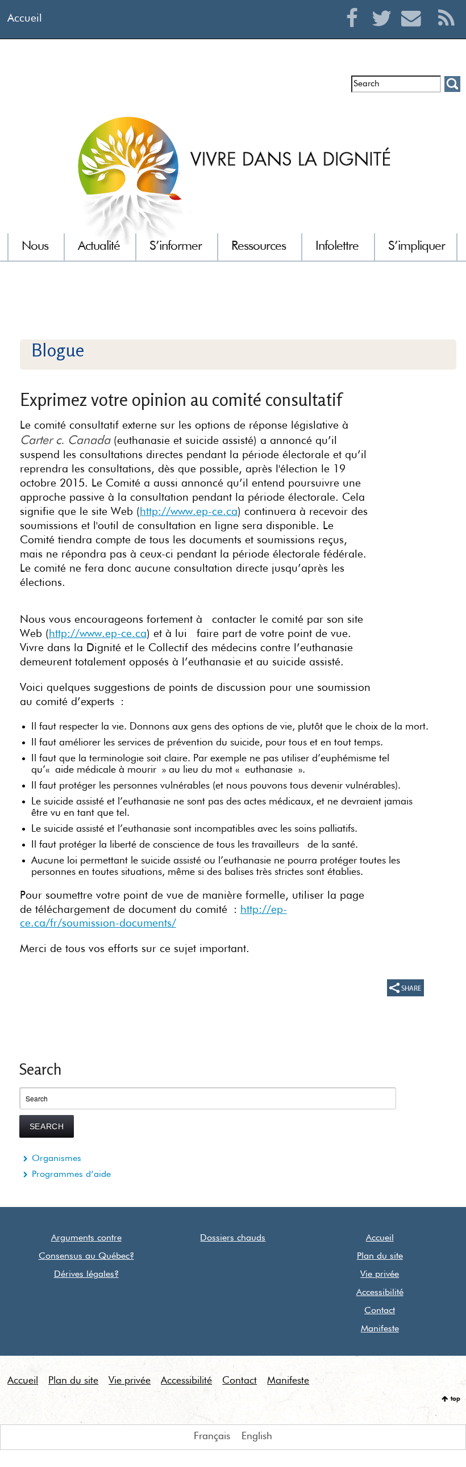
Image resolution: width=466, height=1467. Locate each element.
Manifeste (380, 1329)
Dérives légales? (86, 1274)
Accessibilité (379, 1292)
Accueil (24, 18)
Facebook (355, 31)
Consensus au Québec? (86, 1256)
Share (405, 987)
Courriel (414, 31)
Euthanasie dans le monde (289, 88)
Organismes (56, 1158)
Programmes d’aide (71, 1174)
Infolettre (41, 88)
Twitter (384, 31)
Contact (379, 1310)
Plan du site (380, 1256)
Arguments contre (86, 1238)
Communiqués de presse (172, 88)
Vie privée (379, 1274)
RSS (446, 31)
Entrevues (89, 88)
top (455, 1398)
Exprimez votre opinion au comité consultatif (181, 399)
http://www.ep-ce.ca (189, 511)
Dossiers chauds (232, 1238)
